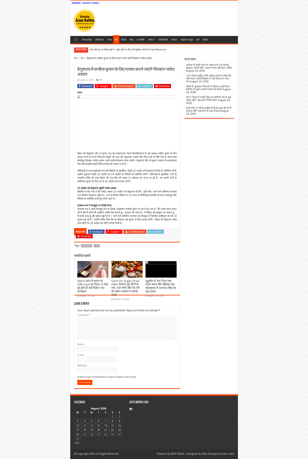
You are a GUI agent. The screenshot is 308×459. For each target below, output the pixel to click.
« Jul (76, 442)
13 (98, 425)
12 (91, 425)
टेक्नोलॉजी (163, 39)
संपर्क (205, 39)
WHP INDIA (177, 453)
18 (84, 430)
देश (116, 39)
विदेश (123, 39)
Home (76, 39)
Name (80, 344)
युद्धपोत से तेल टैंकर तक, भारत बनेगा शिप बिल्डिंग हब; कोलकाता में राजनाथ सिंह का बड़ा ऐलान (160, 286)
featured (87, 246)
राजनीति (141, 39)
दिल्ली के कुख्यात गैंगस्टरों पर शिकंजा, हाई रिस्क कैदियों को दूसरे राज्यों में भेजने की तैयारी (207, 88)
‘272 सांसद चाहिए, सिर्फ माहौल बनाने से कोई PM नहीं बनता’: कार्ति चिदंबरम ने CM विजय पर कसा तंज (208, 78)
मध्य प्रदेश (87, 39)
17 (77, 430)
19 (91, 430)
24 (77, 434)
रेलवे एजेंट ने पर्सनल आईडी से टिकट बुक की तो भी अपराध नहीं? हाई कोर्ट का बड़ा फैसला (208, 109)
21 (105, 430)
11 (84, 425)
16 (119, 425)
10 (77, 425)
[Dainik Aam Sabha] (85, 20)
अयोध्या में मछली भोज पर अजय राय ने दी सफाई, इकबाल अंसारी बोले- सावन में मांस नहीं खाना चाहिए (209, 66)
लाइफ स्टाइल (187, 39)
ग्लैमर (150, 39)
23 (119, 430)
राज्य (109, 39)
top (97, 246)
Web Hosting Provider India (218, 453)
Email (80, 354)
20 (98, 430)
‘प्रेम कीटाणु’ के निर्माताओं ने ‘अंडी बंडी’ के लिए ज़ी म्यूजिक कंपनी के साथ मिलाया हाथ (127, 49)
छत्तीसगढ (99, 39)
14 (105, 425)
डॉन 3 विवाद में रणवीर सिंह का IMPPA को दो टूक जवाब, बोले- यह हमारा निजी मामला (208, 99)
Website (82, 365)
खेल (131, 39)
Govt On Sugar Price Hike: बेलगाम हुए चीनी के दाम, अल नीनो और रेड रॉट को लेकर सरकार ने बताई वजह (125, 288)
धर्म (198, 39)
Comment (84, 315)
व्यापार (174, 39)
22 (112, 430)
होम (76, 58)
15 (112, 425)
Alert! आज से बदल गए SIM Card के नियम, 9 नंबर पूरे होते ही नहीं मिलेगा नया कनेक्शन (92, 286)
